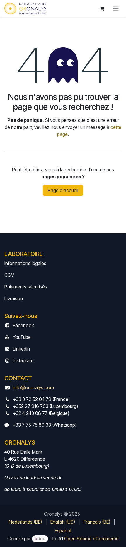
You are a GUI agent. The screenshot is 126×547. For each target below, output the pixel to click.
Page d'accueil (63, 190)
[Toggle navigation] (116, 8)
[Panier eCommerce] (102, 8)
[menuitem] (25, 521)
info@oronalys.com (33, 387)
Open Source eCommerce (91, 538)
